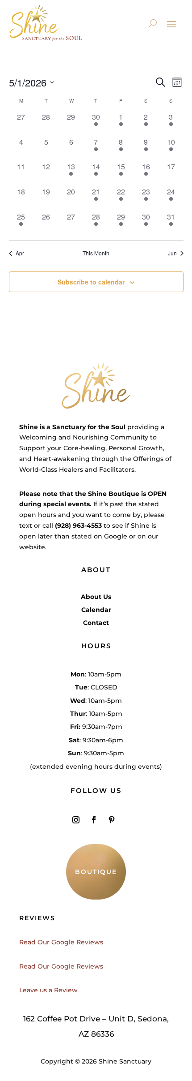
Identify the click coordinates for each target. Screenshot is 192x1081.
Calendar (96, 610)
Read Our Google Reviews (61, 942)
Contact (96, 623)
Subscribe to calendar (91, 281)
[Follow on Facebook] (94, 820)
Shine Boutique (113, 494)
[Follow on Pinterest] (111, 820)
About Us (96, 597)
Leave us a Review (48, 990)
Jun (172, 253)
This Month (96, 253)
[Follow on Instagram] (76, 820)
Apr (20, 253)
